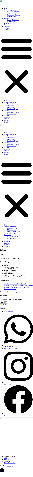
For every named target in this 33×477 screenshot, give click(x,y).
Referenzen (7, 26)
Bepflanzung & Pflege (13, 15)
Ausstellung (7, 23)
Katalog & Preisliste (13, 11)
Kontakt (6, 29)
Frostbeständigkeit (12, 16)
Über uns (6, 28)
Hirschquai (10, 466)
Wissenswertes (11, 13)
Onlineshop (7, 25)
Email (2, 302)
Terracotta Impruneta (10, 10)
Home (5, 8)
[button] (16, 65)
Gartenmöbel (7, 18)
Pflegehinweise (11, 21)
